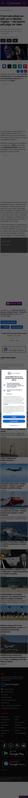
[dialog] (14, 399)
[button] (14, 394)
